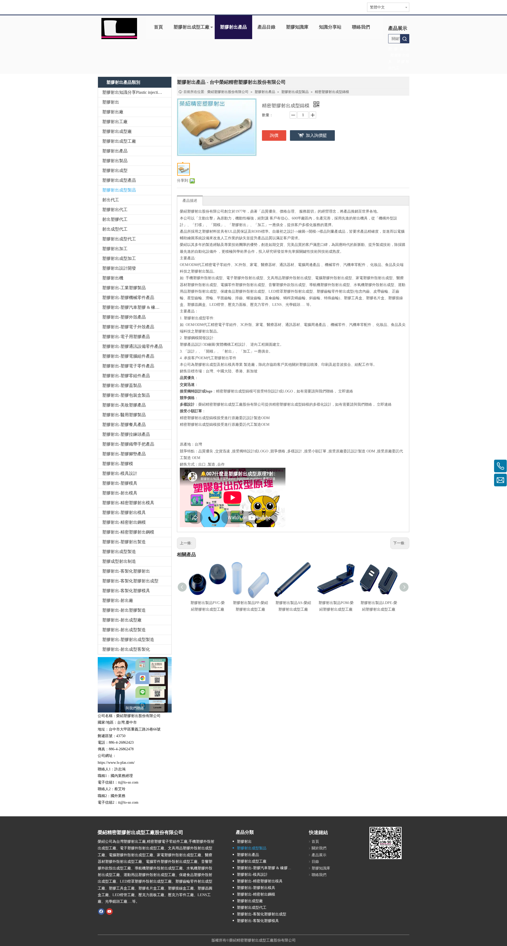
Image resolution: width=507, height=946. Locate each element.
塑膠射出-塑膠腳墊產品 (124, 454)
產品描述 (189, 201)
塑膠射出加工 (115, 248)
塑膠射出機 (112, 278)
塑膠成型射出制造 (119, 561)
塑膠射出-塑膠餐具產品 (124, 424)
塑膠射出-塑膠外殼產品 (124, 317)
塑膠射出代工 (115, 209)
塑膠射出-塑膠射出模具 (124, 512)
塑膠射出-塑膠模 (117, 463)
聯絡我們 (361, 27)
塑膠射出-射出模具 (119, 493)
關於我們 (319, 848)
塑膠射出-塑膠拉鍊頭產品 (126, 434)
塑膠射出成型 (115, 170)
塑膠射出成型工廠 (191, 27)
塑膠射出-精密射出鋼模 (124, 522)
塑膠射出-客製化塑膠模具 (126, 590)
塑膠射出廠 (112, 112)
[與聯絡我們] (135, 685)
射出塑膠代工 (115, 219)
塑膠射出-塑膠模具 (119, 483)
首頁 (158, 27)
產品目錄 (266, 27)
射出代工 (110, 200)
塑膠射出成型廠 (117, 131)
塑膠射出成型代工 (119, 239)
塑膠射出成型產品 (119, 180)
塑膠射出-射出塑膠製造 (124, 610)
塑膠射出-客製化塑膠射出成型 (130, 581)
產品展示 (319, 855)
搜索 (404, 38)
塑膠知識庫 (297, 27)
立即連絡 (345, 391)
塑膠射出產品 (233, 27)
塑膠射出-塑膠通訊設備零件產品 (132, 346)
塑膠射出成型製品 (119, 190)
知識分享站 (330, 27)
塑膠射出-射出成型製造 (124, 629)
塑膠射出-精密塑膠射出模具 (128, 502)
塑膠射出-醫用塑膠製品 (124, 415)
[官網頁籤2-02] (119, 28)
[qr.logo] (385, 843)
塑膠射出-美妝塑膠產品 (124, 405)
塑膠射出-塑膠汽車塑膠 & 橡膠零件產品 (136, 307)
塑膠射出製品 (115, 160)
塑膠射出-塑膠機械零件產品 (128, 297)
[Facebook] (101, 911)
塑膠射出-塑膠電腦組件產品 (128, 356)
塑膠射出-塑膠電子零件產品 (128, 366)
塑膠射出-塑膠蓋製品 (122, 385)
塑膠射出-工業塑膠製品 (124, 287)
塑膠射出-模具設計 (119, 473)
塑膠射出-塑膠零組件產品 (126, 375)
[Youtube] (109, 911)
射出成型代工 (115, 229)
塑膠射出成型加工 (119, 258)
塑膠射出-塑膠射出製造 (124, 542)
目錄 (315, 862)
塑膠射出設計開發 (119, 268)
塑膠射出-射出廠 (117, 600)
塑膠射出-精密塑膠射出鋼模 (128, 532)
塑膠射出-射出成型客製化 (126, 649)
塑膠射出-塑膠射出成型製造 (128, 639)
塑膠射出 (110, 102)
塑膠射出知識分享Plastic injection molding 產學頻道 (136, 92)
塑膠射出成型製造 (119, 551)
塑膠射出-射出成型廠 (122, 620)
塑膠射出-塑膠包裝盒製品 (126, 395)
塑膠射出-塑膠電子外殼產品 (128, 327)
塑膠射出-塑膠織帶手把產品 (128, 444)
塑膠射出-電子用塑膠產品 (126, 336)
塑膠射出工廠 (115, 121)
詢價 (274, 135)
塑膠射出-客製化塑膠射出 (126, 571)
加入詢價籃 (316, 135)
